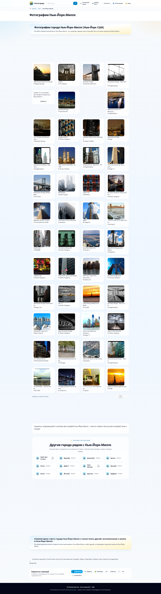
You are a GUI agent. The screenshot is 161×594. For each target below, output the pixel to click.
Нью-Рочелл (51, 559)
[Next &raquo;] (127, 396)
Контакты (106, 3)
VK (106, 571)
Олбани (95, 559)
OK (123, 571)
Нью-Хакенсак (67, 559)
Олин (100, 559)
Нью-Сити (59, 559)
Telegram (88, 571)
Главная (34, 8)
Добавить (44, 101)
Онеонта (106, 559)
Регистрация (118, 3)
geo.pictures (72, 590)
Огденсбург (88, 559)
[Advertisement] (80, 49)
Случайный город (84, 3)
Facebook (113, 571)
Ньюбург (76, 559)
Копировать (77, 575)
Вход (127, 3)
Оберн (82, 559)
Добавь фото (95, 3)
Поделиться (77, 571)
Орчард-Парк (113, 559)
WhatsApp (99, 571)
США (39, 8)
